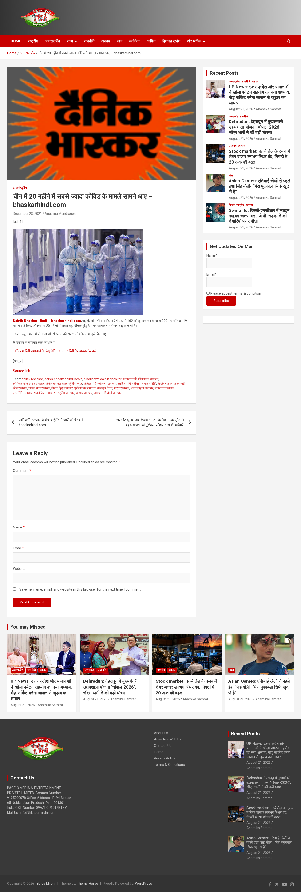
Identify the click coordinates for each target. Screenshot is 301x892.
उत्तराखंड (233, 116)
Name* (211, 255)
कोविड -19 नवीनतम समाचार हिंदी (137, 384)
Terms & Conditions (169, 765)
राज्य (70, 41)
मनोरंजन (134, 41)
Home (158, 752)
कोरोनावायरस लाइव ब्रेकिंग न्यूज (63, 384)
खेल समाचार (20, 388)
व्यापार (255, 81)
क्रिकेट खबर (165, 384)
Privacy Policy (164, 758)
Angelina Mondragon (60, 213)
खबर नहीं (179, 384)
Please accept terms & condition (235, 293)
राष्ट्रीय (33, 41)
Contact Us (162, 745)
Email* (211, 274)
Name (19, 527)
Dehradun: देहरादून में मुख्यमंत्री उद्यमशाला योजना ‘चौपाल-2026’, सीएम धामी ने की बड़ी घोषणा (256, 127)
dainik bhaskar (32, 379)
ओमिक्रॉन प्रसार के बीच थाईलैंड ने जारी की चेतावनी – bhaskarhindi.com (53, 422)
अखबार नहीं (130, 379)
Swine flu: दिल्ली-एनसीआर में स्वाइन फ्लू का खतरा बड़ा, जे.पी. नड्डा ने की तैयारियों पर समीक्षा (259, 216)
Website (19, 569)
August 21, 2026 (241, 109)
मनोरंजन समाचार (164, 388)
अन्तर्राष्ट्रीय (52, 41)
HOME (16, 41)
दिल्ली (232, 205)
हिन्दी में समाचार (112, 393)
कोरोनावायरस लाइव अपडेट (28, 384)
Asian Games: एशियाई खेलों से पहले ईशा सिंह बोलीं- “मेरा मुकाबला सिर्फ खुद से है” (259, 186)
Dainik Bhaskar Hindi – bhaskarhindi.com (47, 321)
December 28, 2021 (27, 213)
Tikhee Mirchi (45, 883)
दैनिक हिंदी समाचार (62, 388)
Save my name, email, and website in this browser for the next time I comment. (80, 589)
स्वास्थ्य (249, 205)
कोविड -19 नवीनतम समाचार (99, 384)
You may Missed (28, 627)
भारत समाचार (121, 388)
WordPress (143, 883)
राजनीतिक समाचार (44, 393)
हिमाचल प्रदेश (171, 41)
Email (18, 548)
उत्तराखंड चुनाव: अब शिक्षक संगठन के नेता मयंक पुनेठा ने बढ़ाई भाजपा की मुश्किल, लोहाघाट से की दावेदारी (149, 422)
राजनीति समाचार (22, 393)
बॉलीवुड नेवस (104, 388)
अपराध (105, 41)
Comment (22, 471)
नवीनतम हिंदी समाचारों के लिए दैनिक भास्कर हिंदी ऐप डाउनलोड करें (55, 351)
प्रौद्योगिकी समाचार (85, 388)
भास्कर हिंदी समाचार (142, 388)
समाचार (98, 393)
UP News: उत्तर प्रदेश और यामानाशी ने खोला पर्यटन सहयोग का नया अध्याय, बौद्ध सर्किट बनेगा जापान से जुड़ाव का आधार (259, 95)
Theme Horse (87, 883)
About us (161, 733)
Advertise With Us (167, 739)
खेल (119, 41)
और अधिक (194, 41)
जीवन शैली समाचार (39, 388)
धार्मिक (151, 41)
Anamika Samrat (268, 109)
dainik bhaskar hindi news (63, 379)
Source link (21, 371)
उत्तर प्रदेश (234, 81)
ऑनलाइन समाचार (148, 379)
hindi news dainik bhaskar (103, 379)
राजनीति (89, 41)
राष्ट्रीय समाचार (65, 393)
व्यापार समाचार (84, 393)
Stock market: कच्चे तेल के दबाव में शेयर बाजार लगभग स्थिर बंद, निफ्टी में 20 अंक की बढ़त (259, 157)
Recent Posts (224, 73)
